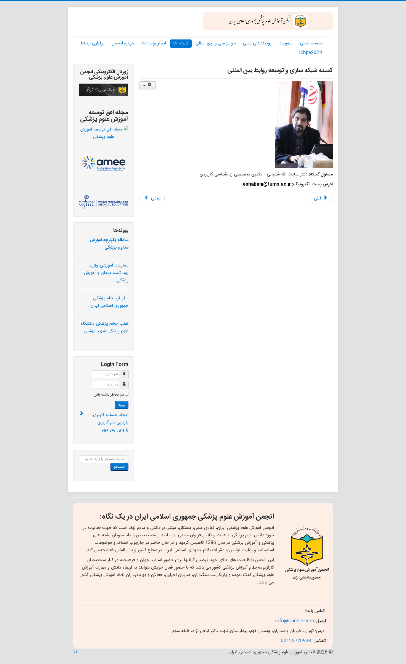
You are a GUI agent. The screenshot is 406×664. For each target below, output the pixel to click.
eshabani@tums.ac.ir (267, 184)
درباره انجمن (123, 43)
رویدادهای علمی (257, 43)
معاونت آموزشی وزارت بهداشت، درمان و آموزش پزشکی (106, 273)
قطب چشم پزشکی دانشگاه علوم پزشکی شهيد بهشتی (104, 327)
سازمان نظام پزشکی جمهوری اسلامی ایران (109, 302)
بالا (75, 652)
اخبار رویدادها (153, 43)
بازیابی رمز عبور (115, 430)
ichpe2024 (310, 53)
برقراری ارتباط (92, 43)
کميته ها (180, 43)
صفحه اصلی (311, 43)
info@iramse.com (294, 621)
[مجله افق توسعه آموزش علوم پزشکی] (103, 133)
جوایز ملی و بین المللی (216, 43)
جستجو (119, 467)
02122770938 (296, 641)
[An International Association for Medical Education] (103, 164)
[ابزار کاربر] (147, 85)
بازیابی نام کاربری (112, 422)
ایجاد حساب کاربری (110, 415)
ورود (121, 405)
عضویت (286, 43)
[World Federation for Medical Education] (103, 202)
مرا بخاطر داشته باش (109, 394)
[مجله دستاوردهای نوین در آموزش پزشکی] (103, 90)
